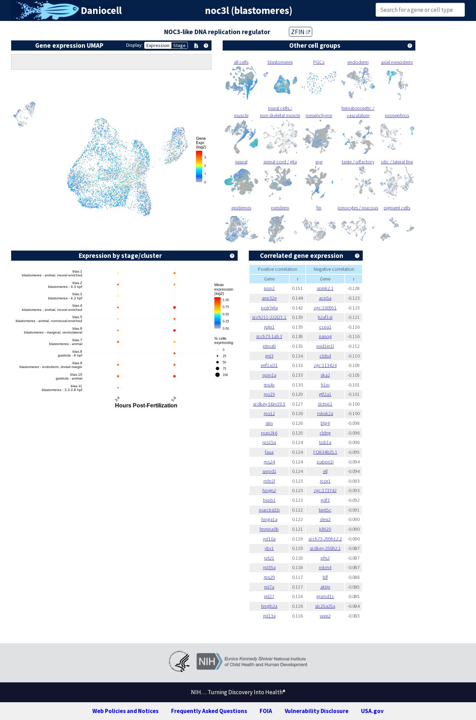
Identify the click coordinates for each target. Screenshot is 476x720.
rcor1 (325, 481)
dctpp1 (325, 404)
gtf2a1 (325, 394)
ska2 (325, 375)
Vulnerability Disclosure (316, 711)
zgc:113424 (325, 365)
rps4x (269, 385)
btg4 (325, 423)
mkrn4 (325, 567)
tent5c (325, 510)
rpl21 (269, 558)
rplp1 (269, 327)
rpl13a (269, 616)
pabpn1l (325, 462)
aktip (325, 587)
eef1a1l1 (269, 365)
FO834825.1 (325, 452)
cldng (325, 433)
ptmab (269, 346)
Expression (157, 45)
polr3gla (269, 308)
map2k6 (269, 433)
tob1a (325, 442)
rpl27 (269, 596)
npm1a (269, 375)
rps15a (269, 442)
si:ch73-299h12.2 (325, 539)
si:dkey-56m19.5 (269, 404)
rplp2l (269, 481)
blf (325, 577)
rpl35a (269, 567)
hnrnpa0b (269, 529)
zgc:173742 (325, 490)
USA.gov (372, 711)
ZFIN (298, 32)
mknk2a (325, 413)
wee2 (325, 616)
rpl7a (269, 587)
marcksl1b (269, 510)
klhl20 (325, 529)
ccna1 (325, 327)
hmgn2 (269, 490)
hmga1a (269, 519)
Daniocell (101, 10)
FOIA (266, 711)
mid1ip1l (325, 346)
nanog (325, 336)
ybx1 (269, 548)
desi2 (325, 519)
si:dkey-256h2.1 (325, 548)
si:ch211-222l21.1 (269, 317)
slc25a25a (325, 606)
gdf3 (325, 500)
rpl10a (269, 539)
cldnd (325, 356)
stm (269, 423)
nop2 (269, 288)
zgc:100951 (325, 308)
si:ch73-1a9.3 (269, 336)
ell (325, 471)
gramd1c (325, 596)
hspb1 (269, 500)
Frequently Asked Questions (209, 711)
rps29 (269, 577)
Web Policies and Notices (125, 711)
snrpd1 (269, 471)
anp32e (269, 298)
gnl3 (269, 356)
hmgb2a (269, 606)
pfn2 (325, 558)
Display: (134, 45)
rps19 (269, 394)
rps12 (269, 413)
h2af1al (325, 317)
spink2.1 (325, 288)
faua (269, 452)
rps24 (269, 462)
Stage (179, 45)
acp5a (325, 298)
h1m (325, 385)
